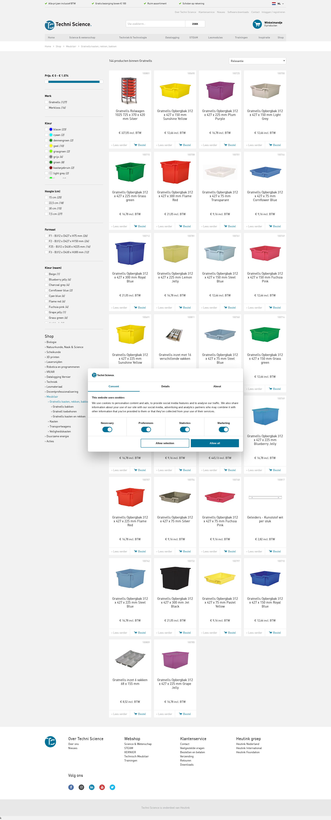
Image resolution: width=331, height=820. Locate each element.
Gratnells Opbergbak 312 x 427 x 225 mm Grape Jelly (175, 684)
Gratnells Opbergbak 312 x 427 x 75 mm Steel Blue (220, 359)
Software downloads (238, 12)
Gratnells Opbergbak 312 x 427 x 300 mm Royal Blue (130, 277)
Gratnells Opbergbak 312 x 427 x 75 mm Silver (175, 519)
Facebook (71, 787)
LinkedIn (91, 787)
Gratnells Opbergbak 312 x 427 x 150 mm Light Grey (265, 115)
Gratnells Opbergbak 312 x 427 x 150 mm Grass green (265, 359)
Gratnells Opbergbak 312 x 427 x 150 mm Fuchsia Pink (265, 277)
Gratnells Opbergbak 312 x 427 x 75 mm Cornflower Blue (265, 196)
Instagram (81, 787)
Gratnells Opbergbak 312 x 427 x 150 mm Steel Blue (220, 277)
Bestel (142, 145)
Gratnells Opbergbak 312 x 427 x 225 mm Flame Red (130, 521)
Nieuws (221, 12)
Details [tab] (165, 386)
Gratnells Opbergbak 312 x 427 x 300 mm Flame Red (175, 196)
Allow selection (165, 443)
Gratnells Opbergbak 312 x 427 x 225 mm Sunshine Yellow (130, 359)
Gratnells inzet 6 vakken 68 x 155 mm (130, 682)
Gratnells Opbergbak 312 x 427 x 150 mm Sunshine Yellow (175, 115)
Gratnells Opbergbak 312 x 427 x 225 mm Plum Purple (220, 115)
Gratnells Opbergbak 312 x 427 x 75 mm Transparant (220, 196)
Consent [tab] (114, 386)
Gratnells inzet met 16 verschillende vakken (175, 357)
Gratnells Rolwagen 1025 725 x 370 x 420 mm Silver (130, 115)
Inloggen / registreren (273, 12)
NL (279, 3)
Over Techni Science (185, 12)
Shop (49, 336)
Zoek (195, 23)
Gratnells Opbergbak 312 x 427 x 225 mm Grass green (130, 196)
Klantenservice (206, 12)
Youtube (102, 787)
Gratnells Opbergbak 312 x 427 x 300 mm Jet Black (175, 602)
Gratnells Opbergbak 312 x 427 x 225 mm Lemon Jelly (175, 277)
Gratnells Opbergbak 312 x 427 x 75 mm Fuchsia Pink (220, 521)
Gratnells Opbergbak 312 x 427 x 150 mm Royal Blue (265, 602)
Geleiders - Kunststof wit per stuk (265, 519)
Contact (255, 12)
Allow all (215, 443)
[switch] (146, 429)
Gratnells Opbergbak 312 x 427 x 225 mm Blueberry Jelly (265, 440)
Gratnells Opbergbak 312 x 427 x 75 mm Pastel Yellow (220, 602)
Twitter (112, 787)
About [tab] (217, 386)
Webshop (132, 738)
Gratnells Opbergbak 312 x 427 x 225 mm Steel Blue (130, 602)
